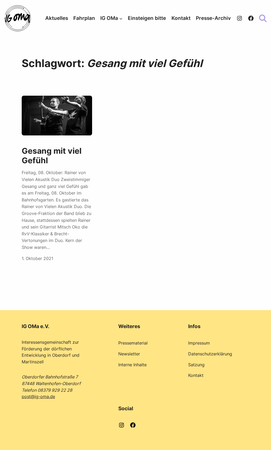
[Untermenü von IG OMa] (121, 18)
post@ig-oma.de (38, 396)
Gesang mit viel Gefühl (52, 155)
